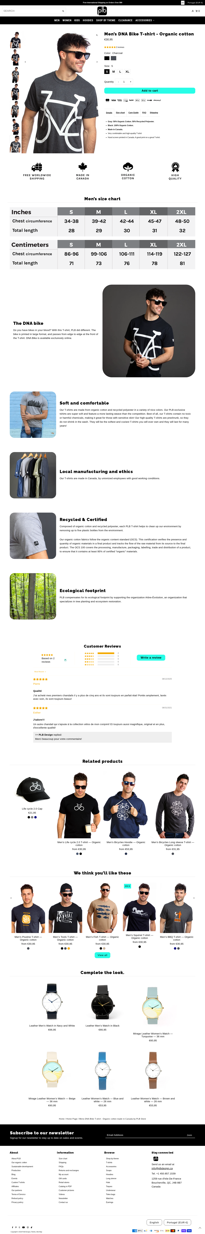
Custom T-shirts (18, 1182)
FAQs (61, 1167)
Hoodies (109, 1174)
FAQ (144, 113)
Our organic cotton (19, 1162)
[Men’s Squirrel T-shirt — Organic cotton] (139, 907)
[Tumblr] (19, 1227)
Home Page (71, 1119)
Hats (108, 1182)
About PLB (16, 1159)
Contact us (63, 1202)
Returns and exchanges (69, 1170)
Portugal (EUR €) (195, 3)
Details (109, 113)
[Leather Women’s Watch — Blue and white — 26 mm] (102, 1071)
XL (127, 71)
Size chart (120, 113)
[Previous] (25, 62)
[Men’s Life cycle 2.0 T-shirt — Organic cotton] (79, 804)
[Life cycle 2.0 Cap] (32, 788)
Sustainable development (22, 1167)
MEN (57, 20)
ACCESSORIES (143, 20)
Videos (62, 1194)
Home (62, 1119)
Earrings (109, 1202)
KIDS (77, 20)
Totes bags (110, 1194)
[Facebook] (12, 1227)
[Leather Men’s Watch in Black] (102, 1002)
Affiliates (15, 1186)
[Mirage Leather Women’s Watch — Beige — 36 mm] (52, 1071)
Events (14, 1178)
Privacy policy (17, 1202)
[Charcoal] (173, 854)
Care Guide (133, 113)
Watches (109, 1198)
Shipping (154, 113)
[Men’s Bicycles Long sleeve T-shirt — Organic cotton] (172, 804)
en (183, 3)
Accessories (111, 1167)
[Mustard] (69, 948)
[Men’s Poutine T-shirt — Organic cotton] (28, 908)
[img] (40, 679)
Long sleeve (111, 1178)
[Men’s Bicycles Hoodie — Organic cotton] (125, 804)
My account (63, 1174)
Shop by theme (112, 1159)
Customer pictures (66, 1190)
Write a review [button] (151, 657)
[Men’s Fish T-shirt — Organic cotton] (102, 908)
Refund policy (17, 1198)
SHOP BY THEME (105, 20)
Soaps (109, 1170)
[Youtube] (23, 1227)
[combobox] (31, 11)
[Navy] (35, 817)
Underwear (110, 1190)
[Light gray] (32, 817)
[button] (110, 47)
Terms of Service (19, 1194)
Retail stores (64, 1182)
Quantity (109, 81)
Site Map (39, 1232)
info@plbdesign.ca (162, 1168)
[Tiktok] (31, 1227)
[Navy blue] (126, 854)
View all (102, 955)
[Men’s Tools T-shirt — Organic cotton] (65, 908)
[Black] (29, 817)
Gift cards (63, 1178)
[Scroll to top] (200, 1227)
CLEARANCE (125, 20)
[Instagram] (27, 1227)
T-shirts (109, 1162)
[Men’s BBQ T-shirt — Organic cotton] (176, 908)
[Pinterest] (16, 1227)
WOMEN (67, 20)
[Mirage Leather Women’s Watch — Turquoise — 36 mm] (153, 1006)
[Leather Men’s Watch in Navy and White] (52, 1002)
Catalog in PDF (65, 1186)
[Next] (97, 62)
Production (16, 1170)
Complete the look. (102, 972)
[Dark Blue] (77, 854)
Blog (13, 1174)
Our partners (17, 1190)
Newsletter (63, 1198)
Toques (109, 1186)
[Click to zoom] (97, 35)
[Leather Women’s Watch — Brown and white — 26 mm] (153, 1071)
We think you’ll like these (102, 872)
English (154, 1222)
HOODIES (88, 20)
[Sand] (104, 948)
